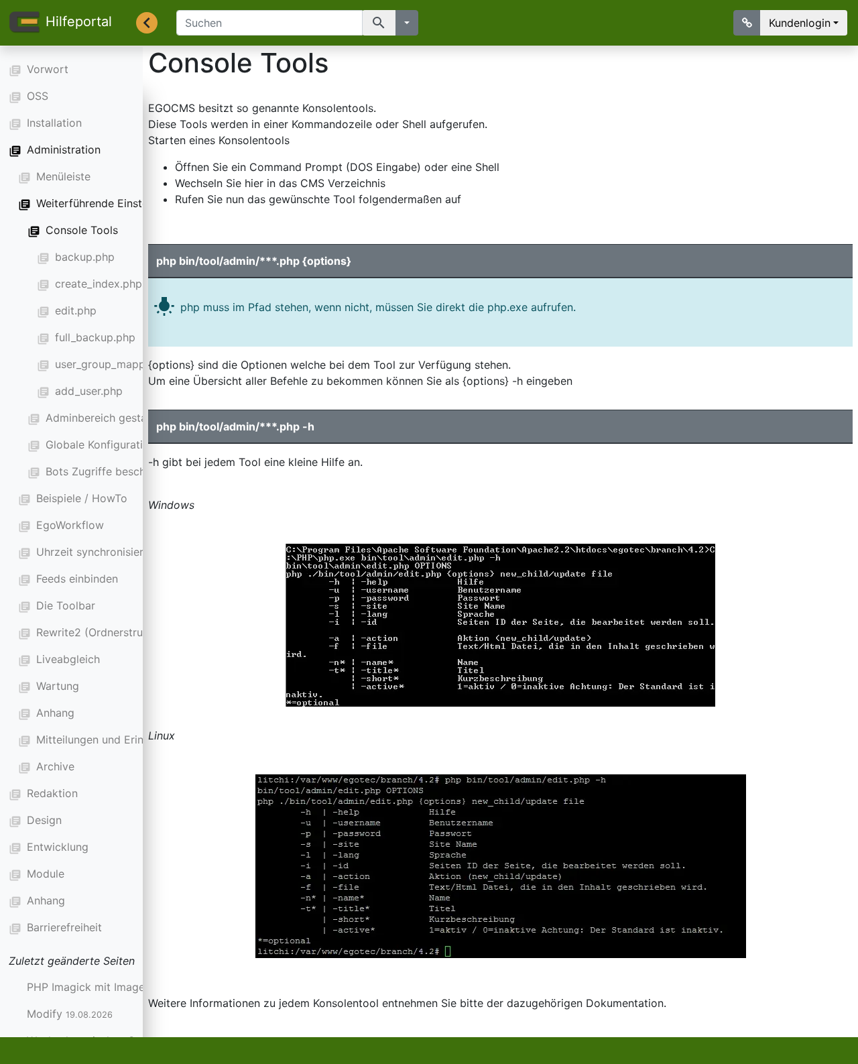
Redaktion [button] (52, 793)
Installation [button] (54, 122)
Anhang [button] (46, 900)
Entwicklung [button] (57, 846)
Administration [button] (64, 149)
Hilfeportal (79, 21)
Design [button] (44, 820)
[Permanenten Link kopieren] (747, 23)
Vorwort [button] (47, 69)
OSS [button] (37, 96)
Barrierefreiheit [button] (64, 927)
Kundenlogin (800, 22)
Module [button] (45, 873)
